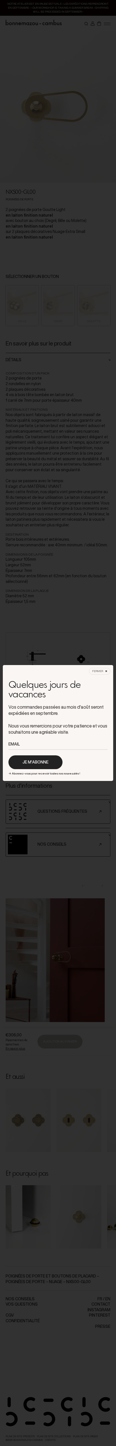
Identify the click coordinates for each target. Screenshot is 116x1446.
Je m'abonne (35, 762)
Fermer (97, 671)
